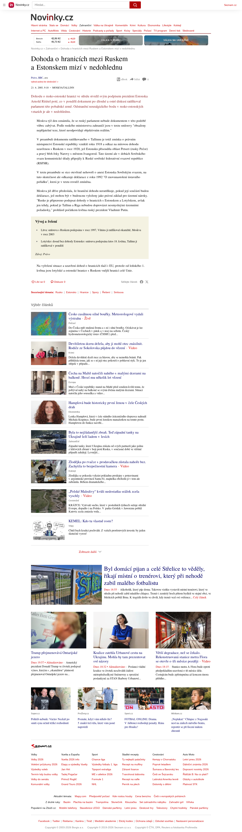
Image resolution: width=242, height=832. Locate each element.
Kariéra (79, 821)
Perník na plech (131, 784)
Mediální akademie (105, 821)
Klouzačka (131, 802)
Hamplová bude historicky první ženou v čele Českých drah (108, 404)
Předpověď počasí (99, 796)
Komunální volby (40, 784)
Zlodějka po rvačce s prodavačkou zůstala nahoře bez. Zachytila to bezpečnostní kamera (107, 463)
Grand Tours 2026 (71, 784)
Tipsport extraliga (101, 769)
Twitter (56, 821)
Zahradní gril (176, 802)
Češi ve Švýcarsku (163, 774)
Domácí (64, 25)
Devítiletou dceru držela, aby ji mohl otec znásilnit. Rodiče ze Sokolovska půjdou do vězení (106, 345)
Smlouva (118, 292)
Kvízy (127, 30)
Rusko (59, 292)
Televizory (161, 808)
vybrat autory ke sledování (43, 82)
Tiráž (89, 821)
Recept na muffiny (132, 764)
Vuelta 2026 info (70, 759)
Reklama (68, 821)
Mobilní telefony (68, 808)
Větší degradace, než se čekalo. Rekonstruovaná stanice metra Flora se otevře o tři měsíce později (181, 656)
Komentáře (121, 25)
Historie (86, 30)
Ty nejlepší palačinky (133, 759)
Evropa (72, 382)
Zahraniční (85, 25)
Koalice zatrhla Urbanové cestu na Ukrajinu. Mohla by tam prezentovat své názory (119, 656)
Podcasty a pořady (103, 30)
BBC (40, 77)
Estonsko (71, 292)
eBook (124, 79)
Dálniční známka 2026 (195, 764)
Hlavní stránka (39, 25)
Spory (95, 292)
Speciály (137, 30)
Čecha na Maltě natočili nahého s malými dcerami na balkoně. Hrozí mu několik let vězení (107, 375)
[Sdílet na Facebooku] (141, 282)
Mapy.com (80, 796)
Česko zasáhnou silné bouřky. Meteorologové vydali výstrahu (106, 316)
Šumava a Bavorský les (166, 769)
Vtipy (71, 526)
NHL (94, 784)
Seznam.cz (230, 5)
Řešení (106, 292)
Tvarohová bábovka (133, 774)
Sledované (188, 30)
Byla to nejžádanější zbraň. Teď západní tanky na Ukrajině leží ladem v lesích (104, 434)
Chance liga (98, 759)
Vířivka (190, 802)
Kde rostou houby (122, 796)
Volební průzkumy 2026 (44, 764)
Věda (64, 30)
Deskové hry (146, 808)
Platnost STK (190, 784)
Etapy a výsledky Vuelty (74, 764)
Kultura (142, 25)
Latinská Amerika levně (165, 779)
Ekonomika (154, 25)
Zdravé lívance (130, 769)
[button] (48, 323)
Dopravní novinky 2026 (196, 769)
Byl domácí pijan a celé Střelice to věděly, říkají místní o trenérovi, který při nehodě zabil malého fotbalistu (154, 575)
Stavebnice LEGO (90, 808)
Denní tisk (174, 30)
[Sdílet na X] (147, 282)
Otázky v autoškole (193, 779)
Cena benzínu (143, 796)
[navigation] (4, 5)
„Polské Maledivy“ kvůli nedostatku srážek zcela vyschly (104, 493)
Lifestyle (166, 25)
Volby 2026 (37, 759)
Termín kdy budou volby (44, 774)
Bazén (67, 802)
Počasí (147, 30)
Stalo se (53, 25)
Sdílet (137, 79)
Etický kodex (126, 821)
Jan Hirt (65, 769)
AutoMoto (53, 30)
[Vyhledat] (135, 4)
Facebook (44, 821)
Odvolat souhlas (164, 821)
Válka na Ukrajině (103, 25)
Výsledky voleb (39, 769)
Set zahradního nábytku (152, 802)
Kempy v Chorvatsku (164, 759)
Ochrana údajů (144, 821)
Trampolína (102, 802)
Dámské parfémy (112, 808)
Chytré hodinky (178, 808)
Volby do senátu (40, 779)
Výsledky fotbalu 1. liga (104, 764)
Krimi (133, 25)
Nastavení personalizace (190, 821)
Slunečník (116, 802)
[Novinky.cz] (52, 18)
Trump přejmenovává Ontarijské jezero (54, 654)
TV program (160, 30)
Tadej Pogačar (69, 774)
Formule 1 (97, 779)
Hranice (84, 292)
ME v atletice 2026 (102, 774)
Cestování (74, 30)
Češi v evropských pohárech (169, 796)
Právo (34, 77)
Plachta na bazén (83, 802)
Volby (74, 25)
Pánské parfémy (199, 808)
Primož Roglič (69, 779)
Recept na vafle (131, 779)
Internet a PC (38, 30)
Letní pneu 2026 (192, 759)
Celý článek (199, 597)
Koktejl (177, 25)
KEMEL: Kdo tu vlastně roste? (91, 520)
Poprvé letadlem (162, 764)
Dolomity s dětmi (162, 784)
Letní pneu (131, 808)
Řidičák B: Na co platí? (195, 774)
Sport (119, 30)
